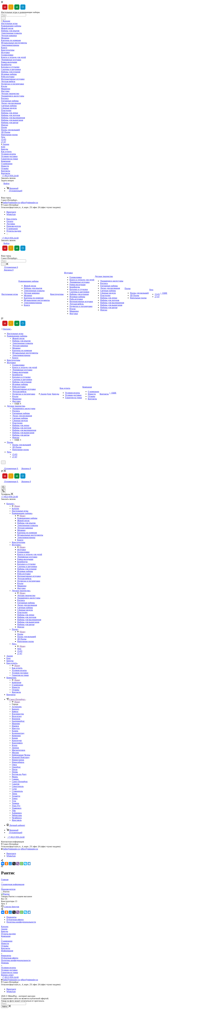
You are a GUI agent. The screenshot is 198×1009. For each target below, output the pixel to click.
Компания (16, 682)
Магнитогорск (18, 750)
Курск (14, 745)
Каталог (15, 508)
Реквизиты (6, 955)
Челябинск (17, 818)
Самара (15, 779)
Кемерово (16, 735)
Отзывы (4, 946)
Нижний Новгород (20, 757)
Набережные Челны (21, 755)
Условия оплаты (8, 967)
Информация (7, 951)
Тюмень (15, 803)
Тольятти (16, 796)
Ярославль (17, 820)
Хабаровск (17, 813)
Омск (14, 764)
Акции (4, 929)
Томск (15, 798)
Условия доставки (9, 970)
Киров (15, 738)
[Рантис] (5, 894)
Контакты (5, 948)
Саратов (15, 784)
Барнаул (15, 709)
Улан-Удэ (16, 806)
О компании (6, 941)
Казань (15, 731)
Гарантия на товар (9, 972)
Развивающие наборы (27, 518)
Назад (17, 506)
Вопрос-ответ (7, 975)
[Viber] (17, 863)
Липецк (15, 748)
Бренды (4, 931)
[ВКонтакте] (2, 863)
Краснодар (17, 740)
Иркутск (16, 728)
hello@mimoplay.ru (11, 202)
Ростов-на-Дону (19, 774)
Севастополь (18, 786)
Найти (4, 1007)
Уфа (14, 810)
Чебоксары (17, 815)
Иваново (16, 723)
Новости (5, 943)
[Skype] (25, 863)
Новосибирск (18, 762)
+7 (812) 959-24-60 (10, 176)
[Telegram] (29, 863)
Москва (15, 752)
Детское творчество (26, 595)
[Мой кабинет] (2, 466)
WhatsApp (11, 214)
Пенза (14, 769)
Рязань (15, 777)
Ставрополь (17, 791)
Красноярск (17, 743)
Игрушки (21, 549)
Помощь (5, 963)
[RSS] (2, 866)
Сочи (14, 789)
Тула (14, 801)
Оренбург (16, 767)
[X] (14, 863)
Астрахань (17, 706)
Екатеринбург (18, 721)
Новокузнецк (18, 760)
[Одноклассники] (6, 863)
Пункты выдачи (8, 934)
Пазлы (20, 634)
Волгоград (17, 716)
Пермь (15, 772)
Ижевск (15, 726)
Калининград (18, 733)
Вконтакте (11, 212)
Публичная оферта (9, 958)
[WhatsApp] (21, 863)
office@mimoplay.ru (29, 202)
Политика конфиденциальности (16, 960)
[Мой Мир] (10, 863)
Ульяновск (16, 808)
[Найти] (3, 18)
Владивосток (18, 714)
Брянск (15, 711)
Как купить (17, 668)
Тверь (14, 793)
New (19, 648)
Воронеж (16, 719)
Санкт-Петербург (20, 781)
